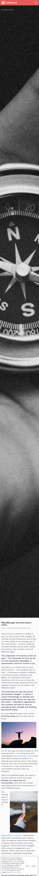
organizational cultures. (11, 835)
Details (34, 866)
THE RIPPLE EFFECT (7, 10)
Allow (27, 866)
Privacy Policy (17, 872)
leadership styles (25, 756)
